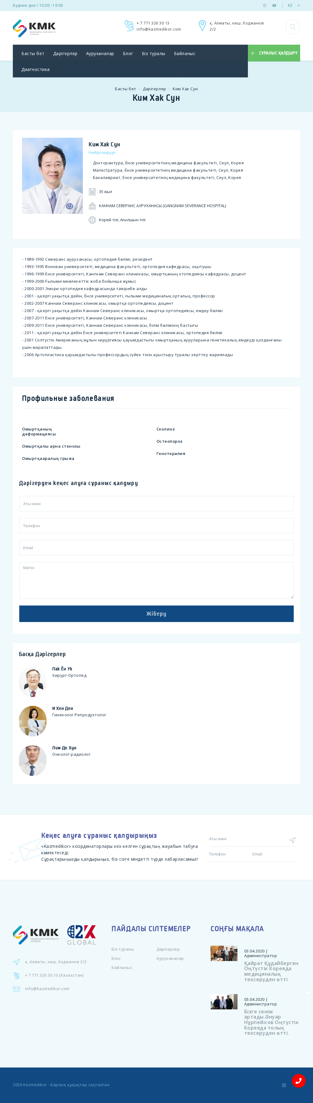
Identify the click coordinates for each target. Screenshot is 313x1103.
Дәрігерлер (65, 53)
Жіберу (156, 614)
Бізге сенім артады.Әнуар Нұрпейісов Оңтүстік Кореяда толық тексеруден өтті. (271, 1022)
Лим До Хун (64, 747)
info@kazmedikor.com (159, 29)
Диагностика (35, 69)
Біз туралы (153, 53)
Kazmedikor (35, 1084)
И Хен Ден (62, 708)
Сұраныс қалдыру (278, 53)
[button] (292, 27)
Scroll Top (307, 1010)
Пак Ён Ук (62, 668)
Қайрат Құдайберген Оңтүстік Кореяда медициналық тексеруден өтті (271, 971)
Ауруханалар (100, 53)
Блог (128, 53)
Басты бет (33, 53)
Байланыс (184, 53)
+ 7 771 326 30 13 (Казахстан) (54, 975)
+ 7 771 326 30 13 (153, 23)
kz (290, 5)
